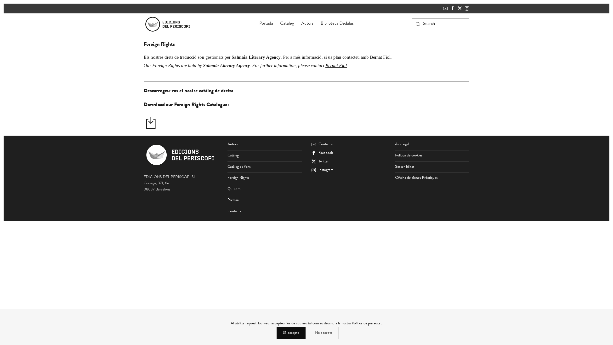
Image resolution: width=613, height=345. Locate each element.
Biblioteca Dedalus (337, 24)
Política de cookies (408, 156)
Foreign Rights (238, 178)
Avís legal (402, 144)
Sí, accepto (291, 333)
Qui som (233, 189)
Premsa (233, 200)
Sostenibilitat (404, 167)
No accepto (324, 333)
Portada (266, 24)
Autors (307, 24)
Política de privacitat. (367, 324)
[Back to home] (168, 24)
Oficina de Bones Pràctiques (416, 178)
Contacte (234, 211)
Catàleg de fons (239, 167)
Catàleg (287, 24)
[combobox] (440, 24)
